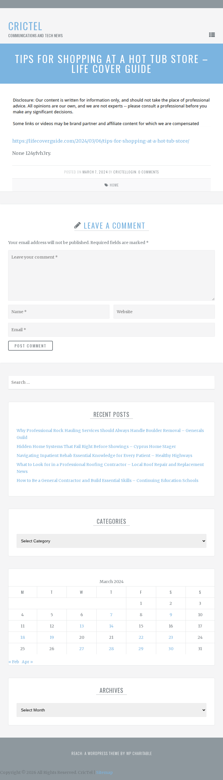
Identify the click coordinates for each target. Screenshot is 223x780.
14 (111, 626)
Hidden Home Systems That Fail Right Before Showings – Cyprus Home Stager (96, 446)
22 (141, 637)
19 (52, 637)
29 (141, 648)
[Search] (210, 383)
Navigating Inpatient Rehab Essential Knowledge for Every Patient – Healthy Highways (104, 455)
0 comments (148, 171)
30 (170, 648)
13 (82, 626)
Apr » (27, 661)
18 (22, 637)
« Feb (13, 661)
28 (111, 648)
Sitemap (104, 772)
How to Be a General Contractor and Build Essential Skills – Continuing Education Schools (107, 480)
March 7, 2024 (95, 171)
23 (171, 637)
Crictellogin (124, 171)
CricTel (25, 25)
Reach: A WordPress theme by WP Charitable (111, 753)
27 (81, 648)
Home (114, 184)
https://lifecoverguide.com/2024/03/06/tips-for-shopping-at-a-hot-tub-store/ (100, 141)
